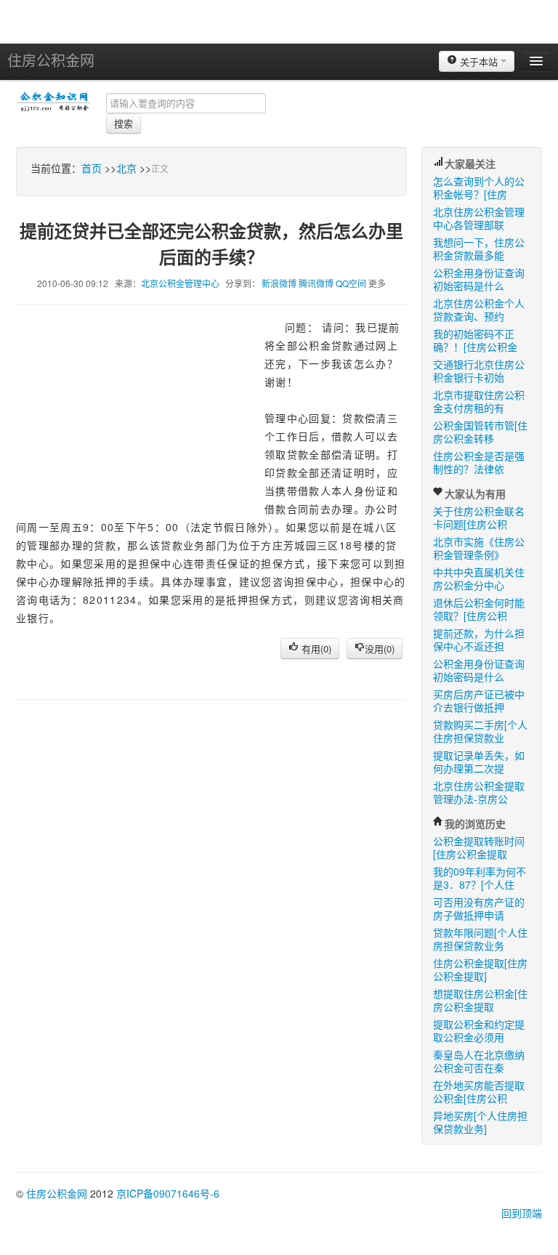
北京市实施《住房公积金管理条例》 (479, 548)
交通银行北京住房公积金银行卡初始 (479, 370)
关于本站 (479, 61)
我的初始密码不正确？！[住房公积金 (475, 340)
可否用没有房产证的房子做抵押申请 (479, 908)
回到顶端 (521, 1213)
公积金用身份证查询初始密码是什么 (479, 279)
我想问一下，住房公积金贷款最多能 (479, 248)
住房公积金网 (50, 59)
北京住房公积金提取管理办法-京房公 (479, 792)
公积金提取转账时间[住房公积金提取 (479, 847)
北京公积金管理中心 (180, 283)
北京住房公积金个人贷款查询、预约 (479, 309)
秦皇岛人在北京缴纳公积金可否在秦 (479, 1061)
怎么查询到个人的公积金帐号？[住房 (479, 187)
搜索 (123, 123)
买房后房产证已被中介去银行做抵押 (479, 700)
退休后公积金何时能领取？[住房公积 (479, 609)
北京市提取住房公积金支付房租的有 (479, 401)
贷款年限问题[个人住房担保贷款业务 (480, 939)
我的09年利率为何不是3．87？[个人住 (479, 878)
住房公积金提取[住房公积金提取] (480, 969)
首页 (91, 168)
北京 (126, 168)
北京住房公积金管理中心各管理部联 (479, 218)
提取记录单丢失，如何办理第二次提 (479, 761)
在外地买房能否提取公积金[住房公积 (479, 1091)
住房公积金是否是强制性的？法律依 (479, 462)
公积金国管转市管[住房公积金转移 (480, 431)
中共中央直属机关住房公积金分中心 (479, 578)
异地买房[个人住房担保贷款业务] (480, 1122)
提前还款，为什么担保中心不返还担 (479, 639)
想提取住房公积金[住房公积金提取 (480, 1000)
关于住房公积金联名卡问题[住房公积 (479, 517)
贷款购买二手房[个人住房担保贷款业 (480, 731)
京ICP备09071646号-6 (167, 1193)
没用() (380, 648)
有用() (315, 648)
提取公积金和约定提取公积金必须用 (479, 1030)
